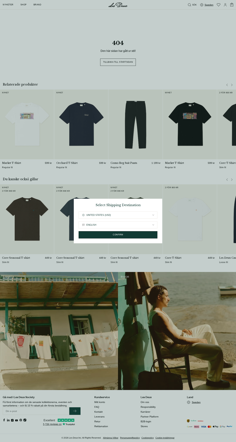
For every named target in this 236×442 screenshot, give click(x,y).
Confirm (118, 234)
